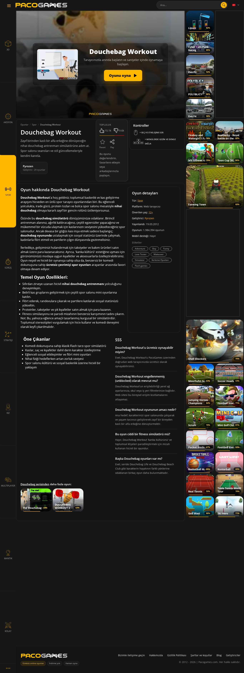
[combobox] (192, 5)
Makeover (159, 254)
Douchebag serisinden (35, 484)
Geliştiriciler (233, 655)
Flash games (141, 265)
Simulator (140, 260)
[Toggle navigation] (9, 6)
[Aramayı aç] (224, 5)
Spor (140, 200)
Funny (166, 248)
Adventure (140, 248)
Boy (154, 248)
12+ (151, 212)
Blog (219, 655)
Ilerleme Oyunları (160, 260)
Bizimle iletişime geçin (131, 655)
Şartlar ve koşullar (201, 655)
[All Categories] (8, 668)
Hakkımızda (156, 655)
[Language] (236, 5)
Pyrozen (149, 218)
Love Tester (140, 254)
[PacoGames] (44, 656)
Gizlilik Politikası (176, 655)
